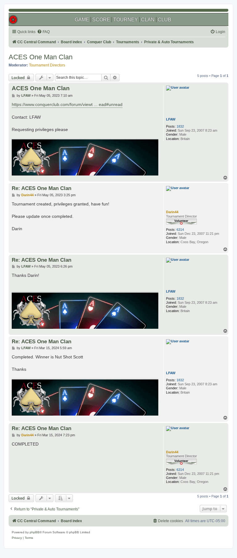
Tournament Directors (47, 65)
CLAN (148, 19)
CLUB (164, 19)
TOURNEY (125, 19)
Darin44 (172, 212)
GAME (82, 19)
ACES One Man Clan (41, 57)
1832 (180, 126)
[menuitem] (43, 32)
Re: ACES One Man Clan (41, 188)
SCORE (101, 19)
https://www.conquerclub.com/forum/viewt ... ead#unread (67, 104)
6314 (180, 229)
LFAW (170, 119)
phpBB (35, 532)
